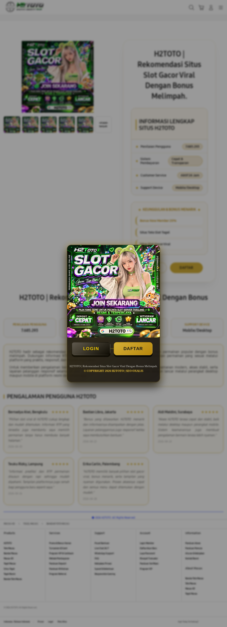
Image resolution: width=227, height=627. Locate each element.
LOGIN (91, 348)
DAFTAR (133, 348)
